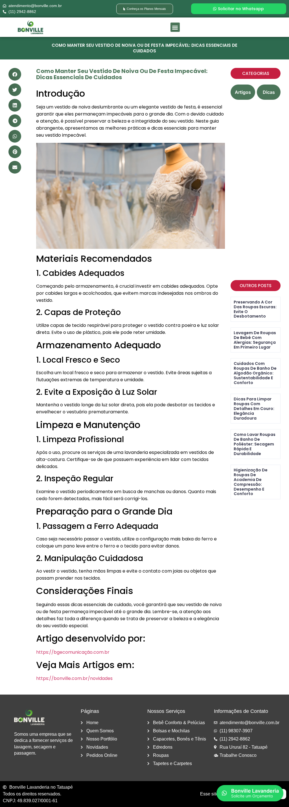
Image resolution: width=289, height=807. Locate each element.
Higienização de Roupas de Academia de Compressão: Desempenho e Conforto (251, 481)
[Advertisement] (256, 189)
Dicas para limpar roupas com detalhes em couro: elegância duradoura (254, 408)
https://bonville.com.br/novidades (74, 678)
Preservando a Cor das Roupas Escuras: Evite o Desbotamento (255, 309)
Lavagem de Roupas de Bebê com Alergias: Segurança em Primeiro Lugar (255, 340)
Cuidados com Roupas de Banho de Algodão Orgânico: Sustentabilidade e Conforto (255, 373)
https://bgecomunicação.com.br (73, 652)
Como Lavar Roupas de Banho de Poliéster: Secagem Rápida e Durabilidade (254, 444)
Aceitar (150, 786)
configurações (79, 794)
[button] (175, 27)
